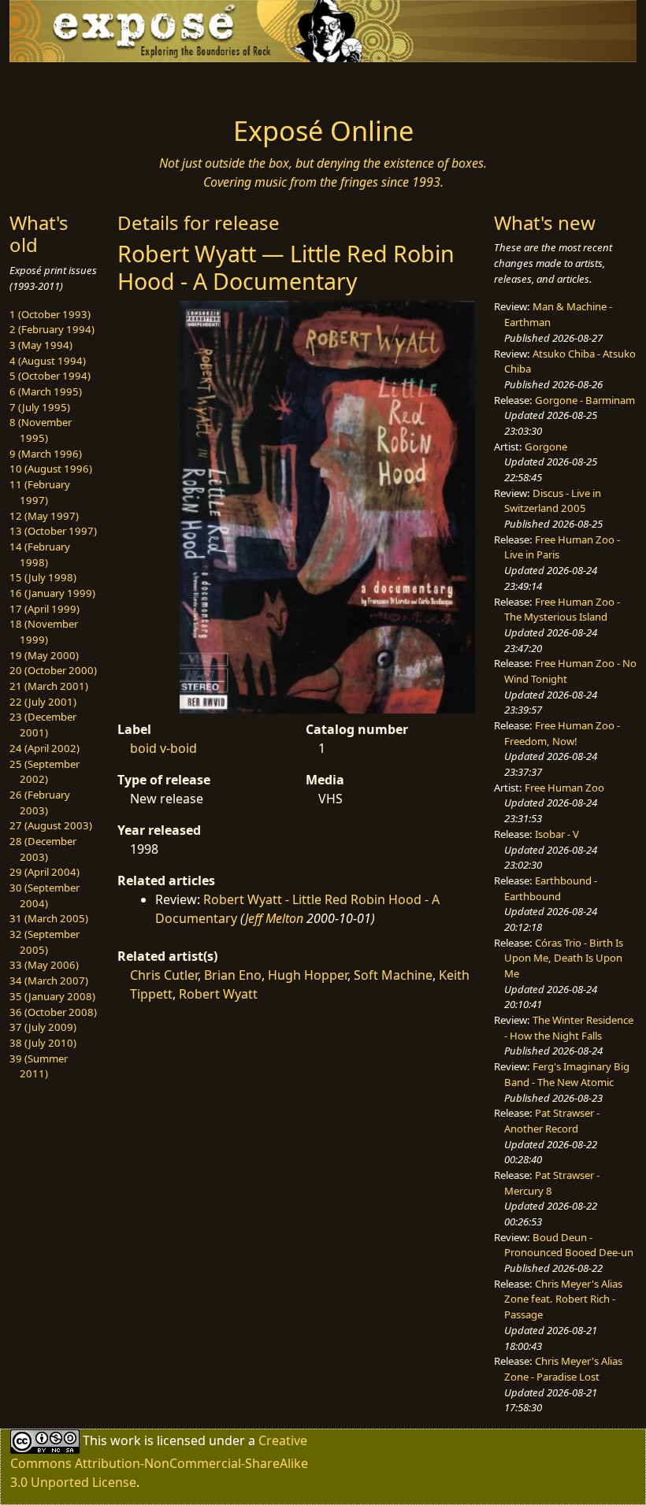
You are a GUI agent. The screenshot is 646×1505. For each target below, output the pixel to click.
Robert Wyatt (218, 994)
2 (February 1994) (52, 329)
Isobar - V (557, 834)
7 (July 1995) (39, 407)
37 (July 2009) (42, 1027)
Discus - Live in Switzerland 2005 (552, 501)
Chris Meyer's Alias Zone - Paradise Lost (563, 1369)
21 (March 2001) (48, 686)
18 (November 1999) (43, 632)
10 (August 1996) (50, 469)
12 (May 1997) (44, 516)
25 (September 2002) (44, 772)
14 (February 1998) (39, 554)
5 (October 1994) (50, 376)
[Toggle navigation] (80, 84)
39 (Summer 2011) (38, 1066)
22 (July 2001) (42, 702)
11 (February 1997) (39, 492)
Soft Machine (393, 975)
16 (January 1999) (52, 593)
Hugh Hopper (307, 975)
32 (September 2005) (44, 942)
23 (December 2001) (42, 725)
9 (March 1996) (45, 454)
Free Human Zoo (564, 787)
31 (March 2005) (48, 918)
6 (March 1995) (45, 391)
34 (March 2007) (48, 980)
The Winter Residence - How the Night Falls (568, 1028)
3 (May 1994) (40, 345)
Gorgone (546, 446)
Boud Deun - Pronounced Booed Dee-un (568, 1245)
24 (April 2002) (44, 748)
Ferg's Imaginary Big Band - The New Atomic (566, 1074)
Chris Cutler (164, 975)
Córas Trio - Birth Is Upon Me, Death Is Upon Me (563, 958)
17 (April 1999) (44, 609)
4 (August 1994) (47, 361)
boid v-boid (163, 748)
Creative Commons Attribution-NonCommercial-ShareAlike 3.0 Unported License (159, 1461)
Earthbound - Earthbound (550, 888)
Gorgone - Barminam (585, 400)
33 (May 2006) (44, 965)
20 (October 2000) (53, 670)
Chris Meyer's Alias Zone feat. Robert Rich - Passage (563, 1299)
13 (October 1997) (53, 531)
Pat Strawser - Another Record (552, 1121)
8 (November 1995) (40, 430)
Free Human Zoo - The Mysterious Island (562, 610)
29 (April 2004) (44, 872)
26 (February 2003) (39, 802)
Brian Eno (233, 975)
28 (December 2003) (42, 849)
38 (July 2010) (42, 1043)
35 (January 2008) (52, 996)
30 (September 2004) (44, 895)
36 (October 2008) (53, 1012)
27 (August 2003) (50, 825)
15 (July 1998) (42, 577)
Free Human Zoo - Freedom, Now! (562, 733)
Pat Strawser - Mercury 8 (552, 1183)
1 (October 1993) (50, 314)
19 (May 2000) (44, 655)
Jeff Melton (274, 918)
